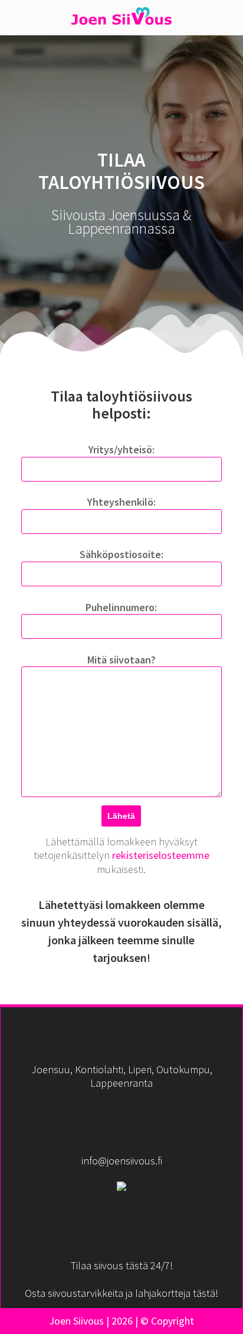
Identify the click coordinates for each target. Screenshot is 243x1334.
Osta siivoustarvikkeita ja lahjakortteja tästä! (121, 1293)
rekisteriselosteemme (160, 855)
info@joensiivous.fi (121, 1160)
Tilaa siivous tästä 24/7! (122, 1265)
